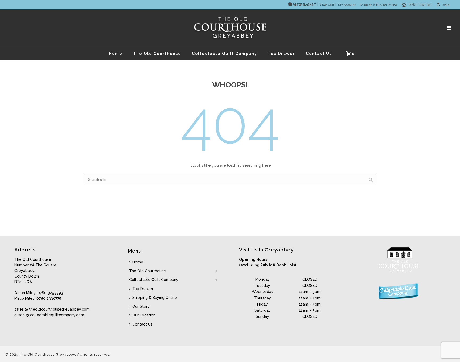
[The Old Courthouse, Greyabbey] (230, 28)
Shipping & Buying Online (154, 297)
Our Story (141, 306)
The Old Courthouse (157, 53)
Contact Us (319, 53)
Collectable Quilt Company (224, 53)
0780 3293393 (420, 5)
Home (115, 53)
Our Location (143, 315)
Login (445, 5)
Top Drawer (281, 53)
